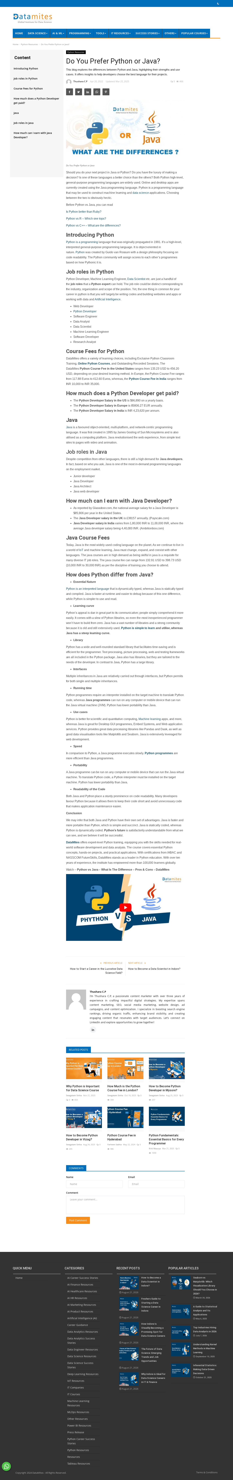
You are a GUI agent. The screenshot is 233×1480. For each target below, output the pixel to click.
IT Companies (75, 1387)
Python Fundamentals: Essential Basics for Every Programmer (166, 1139)
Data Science (37, 33)
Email (131, 1177)
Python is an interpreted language (87, 588)
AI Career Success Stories (82, 1278)
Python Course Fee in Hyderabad (121, 1137)
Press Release (75, 1432)
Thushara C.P (80, 81)
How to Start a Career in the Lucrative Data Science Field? (96, 970)
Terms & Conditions (207, 1472)
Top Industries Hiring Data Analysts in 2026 (204, 1331)
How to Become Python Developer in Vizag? (82, 1137)
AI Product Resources (80, 1311)
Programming (79, 33)
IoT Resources (75, 1380)
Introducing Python (26, 68)
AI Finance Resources (80, 1284)
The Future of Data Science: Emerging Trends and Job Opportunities (151, 1355)
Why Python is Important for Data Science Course (83, 1088)
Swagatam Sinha (74, 1095)
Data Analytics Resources (82, 1331)
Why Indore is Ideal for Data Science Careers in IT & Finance (153, 1378)
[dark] (218, 3)
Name (69, 1177)
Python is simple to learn (138, 628)
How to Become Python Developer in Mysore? (165, 1088)
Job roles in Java (23, 123)
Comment (72, 1192)
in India (160, 378)
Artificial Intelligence (108, 299)
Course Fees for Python (28, 88)
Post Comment (78, 1220)
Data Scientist (136, 279)
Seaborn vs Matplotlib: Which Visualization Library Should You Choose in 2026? (205, 1287)
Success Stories (147, 33)
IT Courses (73, 1394)
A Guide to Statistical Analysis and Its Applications (205, 1312)
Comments (76, 1168)
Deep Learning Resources (82, 1374)
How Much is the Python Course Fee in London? (123, 1088)
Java (16, 113)
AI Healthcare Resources (82, 1291)
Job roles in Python (25, 78)
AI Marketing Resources (81, 1304)
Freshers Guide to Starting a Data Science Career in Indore (151, 1304)
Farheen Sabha (114, 1144)
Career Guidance (77, 1325)
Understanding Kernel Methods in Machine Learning (205, 1350)
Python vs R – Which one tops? (86, 218)
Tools (100, 33)
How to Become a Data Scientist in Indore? (154, 968)
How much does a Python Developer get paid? (36, 101)
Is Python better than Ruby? (84, 211)
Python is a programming (82, 242)
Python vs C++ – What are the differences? (93, 225)
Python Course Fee (142, 378)
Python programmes (159, 753)
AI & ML (57, 33)
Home (19, 33)
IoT (81, 550)
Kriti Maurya (155, 1148)
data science (141, 192)
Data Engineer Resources (82, 1349)
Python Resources (29, 44)
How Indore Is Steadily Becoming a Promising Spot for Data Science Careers (153, 1329)
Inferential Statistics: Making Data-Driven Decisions (205, 1371)
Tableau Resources (78, 1463)
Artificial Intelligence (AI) (82, 1318)
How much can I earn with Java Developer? (33, 135)
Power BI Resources (79, 1425)
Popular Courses (193, 33)
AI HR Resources (77, 1298)
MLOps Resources (78, 1412)
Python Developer (84, 311)
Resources (73, 1457)
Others (170, 33)
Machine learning (150, 719)
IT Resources (120, 33)
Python (80, 252)
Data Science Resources (81, 1356)
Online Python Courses (94, 363)
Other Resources (77, 1419)
